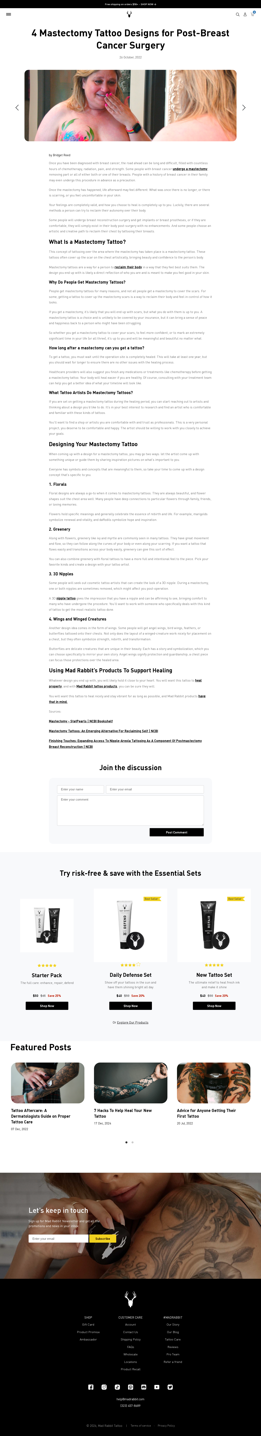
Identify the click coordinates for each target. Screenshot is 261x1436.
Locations (130, 1362)
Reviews (172, 1347)
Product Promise (88, 1332)
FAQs (130, 1347)
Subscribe (102, 1238)
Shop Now (47, 1006)
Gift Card (88, 1324)
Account (130, 1324)
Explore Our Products (132, 1022)
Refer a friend (173, 1362)
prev (18, 107)
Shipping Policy (130, 1339)
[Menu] (8, 14)
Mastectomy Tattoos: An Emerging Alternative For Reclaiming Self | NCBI (103, 731)
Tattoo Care (173, 1339)
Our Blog (173, 1332)
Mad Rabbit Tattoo (110, 1425)
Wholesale (131, 1354)
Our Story (173, 1324)
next (243, 107)
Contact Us (130, 1332)
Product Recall (130, 1369)
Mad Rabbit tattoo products (96, 686)
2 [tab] (133, 1142)
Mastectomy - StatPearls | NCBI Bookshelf (81, 721)
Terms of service (141, 1425)
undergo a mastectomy (190, 169)
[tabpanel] (47, 949)
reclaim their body (128, 267)
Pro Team (172, 1354)
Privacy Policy (166, 1425)
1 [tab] (126, 1142)
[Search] (237, 14)
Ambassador (88, 1339)
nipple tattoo (66, 598)
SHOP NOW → (148, 4)
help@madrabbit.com (130, 1399)
